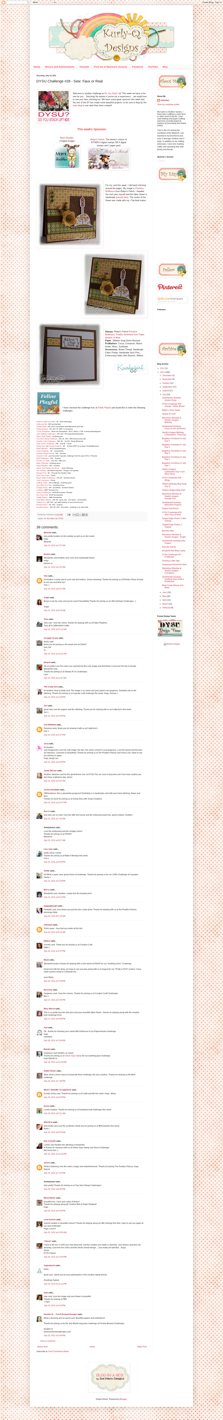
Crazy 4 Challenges (43, 492)
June (164, 592)
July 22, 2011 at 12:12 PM (55, 1284)
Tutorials (84, 66)
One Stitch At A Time (44, 485)
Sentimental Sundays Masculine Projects (171, 503)
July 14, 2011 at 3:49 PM (54, 716)
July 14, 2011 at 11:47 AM (55, 678)
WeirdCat (48, 1122)
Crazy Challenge (42, 451)
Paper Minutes (41, 448)
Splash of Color (169, 414)
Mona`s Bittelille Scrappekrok (57, 1090)
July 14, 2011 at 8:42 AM (54, 610)
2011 (162, 372)
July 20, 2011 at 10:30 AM (55, 1232)
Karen (46, 1106)
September (167, 387)
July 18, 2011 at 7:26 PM (54, 1081)
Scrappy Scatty (51, 638)
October (166, 383)
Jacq (46, 743)
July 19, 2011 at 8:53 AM (54, 1132)
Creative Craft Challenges (46, 441)
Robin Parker (50, 1071)
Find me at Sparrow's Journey (110, 66)
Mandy (47, 1049)
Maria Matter (50, 1198)
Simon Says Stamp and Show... (48, 468)
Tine (46, 576)
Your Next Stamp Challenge (46, 439)
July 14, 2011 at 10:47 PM (55, 802)
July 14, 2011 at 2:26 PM (54, 697)
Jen (45, 706)
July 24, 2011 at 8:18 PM (54, 1305)
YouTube (153, 66)
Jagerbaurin (49, 1265)
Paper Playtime (42, 465)
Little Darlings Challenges (46, 434)
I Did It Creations (42, 480)
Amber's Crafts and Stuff (45, 422)
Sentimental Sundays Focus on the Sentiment (173, 427)
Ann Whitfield (50, 725)
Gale (46, 1293)
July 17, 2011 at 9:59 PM (54, 1019)
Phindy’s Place (42, 505)
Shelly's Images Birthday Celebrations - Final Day (174, 433)
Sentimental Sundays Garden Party (171, 399)
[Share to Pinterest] (86, 514)
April (164, 600)
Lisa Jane (48, 849)
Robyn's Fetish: (97, 139)
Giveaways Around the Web (174, 564)
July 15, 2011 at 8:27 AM (54, 840)
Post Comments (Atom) (58, 1351)
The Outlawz (41, 470)
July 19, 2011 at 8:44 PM (54, 1189)
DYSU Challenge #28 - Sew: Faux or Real (172, 513)
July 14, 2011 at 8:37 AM (54, 589)
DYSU (60, 518)
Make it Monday (42, 463)
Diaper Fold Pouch (170, 508)
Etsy (165, 66)
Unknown (48, 925)
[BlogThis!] (77, 514)
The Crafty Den (51, 687)
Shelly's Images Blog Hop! (173, 490)
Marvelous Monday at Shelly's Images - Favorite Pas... (171, 496)
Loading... (161, 161)
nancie (47, 1163)
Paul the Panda (169, 547)
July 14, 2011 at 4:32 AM (54, 567)
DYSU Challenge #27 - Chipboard (172, 555)
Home (37, 66)
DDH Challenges (42, 458)
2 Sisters (39, 490)
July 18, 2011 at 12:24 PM (55, 1062)
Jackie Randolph (51, 790)
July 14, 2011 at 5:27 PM (54, 735)
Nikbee (47, 941)
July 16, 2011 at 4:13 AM (54, 916)
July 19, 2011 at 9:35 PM (54, 1211)
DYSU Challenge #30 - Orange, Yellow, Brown (173, 405)
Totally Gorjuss (41, 497)
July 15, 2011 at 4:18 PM (54, 881)
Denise (47, 554)
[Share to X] (80, 514)
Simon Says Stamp (43, 436)
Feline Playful (104, 407)
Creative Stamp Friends (45, 453)
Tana (46, 619)
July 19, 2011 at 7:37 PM (54, 1173)
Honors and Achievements (59, 66)
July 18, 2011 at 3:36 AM (54, 1040)
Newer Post (42, 1347)
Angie (46, 597)
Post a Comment (47, 1341)
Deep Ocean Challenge (45, 444)
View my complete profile (168, 104)
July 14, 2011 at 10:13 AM (55, 629)
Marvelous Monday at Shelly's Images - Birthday (171, 420)
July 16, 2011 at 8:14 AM (54, 932)
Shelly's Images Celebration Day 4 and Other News (173, 471)
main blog (77, 105)
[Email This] (74, 514)
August (165, 390)
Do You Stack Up (112, 93)
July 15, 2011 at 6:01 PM (54, 897)
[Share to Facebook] (83, 514)
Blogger (123, 1399)
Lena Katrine (50, 1219)
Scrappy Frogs (41, 487)
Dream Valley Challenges (45, 478)
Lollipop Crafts (41, 483)
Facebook (137, 66)
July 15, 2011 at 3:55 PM (54, 862)
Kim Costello (50, 1141)
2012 (162, 368)
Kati (46, 1027)
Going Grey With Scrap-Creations (48, 446)
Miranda (47, 532)
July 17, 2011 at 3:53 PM (54, 1000)
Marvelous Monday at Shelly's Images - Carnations (171, 570)
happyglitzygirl (50, 906)
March (165, 604)
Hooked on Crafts (43, 461)
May (164, 596)
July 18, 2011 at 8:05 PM (54, 1097)
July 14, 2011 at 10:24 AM (55, 654)
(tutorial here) (122, 197)
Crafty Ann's (40, 502)
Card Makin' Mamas (43, 500)
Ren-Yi (47, 811)
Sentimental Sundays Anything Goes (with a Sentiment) (173, 579)
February (166, 608)
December (167, 375)
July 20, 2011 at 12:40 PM (55, 1257)
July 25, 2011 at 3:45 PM (54, 1335)
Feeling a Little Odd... (171, 561)
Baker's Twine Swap (171, 410)
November (167, 379)
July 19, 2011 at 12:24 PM (55, 1154)
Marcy (47, 890)
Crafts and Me (41, 424)
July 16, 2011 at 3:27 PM (54, 951)
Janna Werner (50, 771)
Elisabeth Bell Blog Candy (173, 551)
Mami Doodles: (67, 138)
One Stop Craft (42, 495)
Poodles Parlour (42, 507)
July (164, 394)
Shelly (46, 871)
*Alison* (47, 1241)
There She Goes (42, 475)
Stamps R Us (41, 473)
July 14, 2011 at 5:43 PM (54, 762)
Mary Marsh (49, 1009)
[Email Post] (69, 515)
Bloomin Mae (168, 531)
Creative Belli (41, 426)
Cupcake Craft (41, 456)
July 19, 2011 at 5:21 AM (54, 1113)
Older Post (142, 1347)
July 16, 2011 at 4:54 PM (54, 981)
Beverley (48, 990)
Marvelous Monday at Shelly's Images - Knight (174, 535)
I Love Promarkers (43, 431)
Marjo (46, 960)
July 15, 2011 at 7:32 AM (54, 819)
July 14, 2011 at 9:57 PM (54, 781)
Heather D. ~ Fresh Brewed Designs (60, 1314)
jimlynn (47, 662)
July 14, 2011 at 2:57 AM (54, 545)
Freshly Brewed (42, 429)
